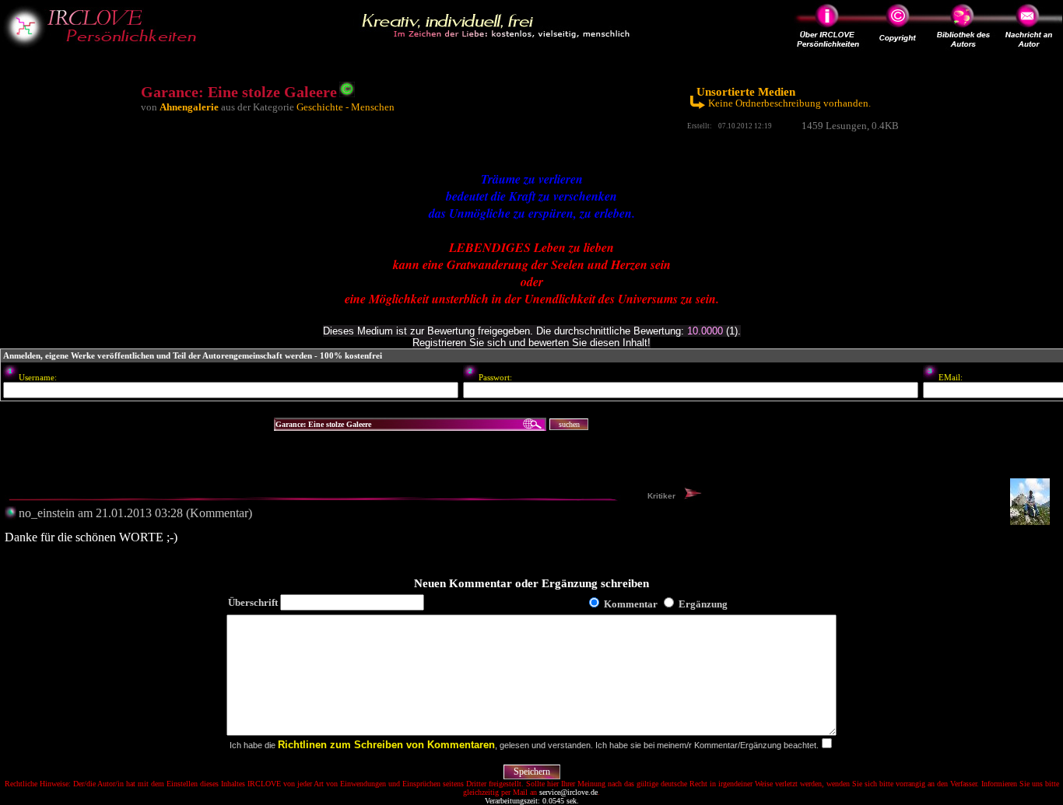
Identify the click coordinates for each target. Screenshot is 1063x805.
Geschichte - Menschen (345, 107)
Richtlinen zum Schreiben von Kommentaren (386, 745)
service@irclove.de (568, 792)
